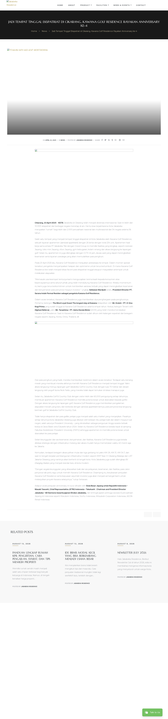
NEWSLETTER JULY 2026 (131, 552)
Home (60, 5)
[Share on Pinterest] (120, 139)
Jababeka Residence (84, 140)
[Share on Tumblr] (112, 139)
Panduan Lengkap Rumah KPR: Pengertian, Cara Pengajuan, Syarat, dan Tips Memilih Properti (31, 557)
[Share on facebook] (102, 139)
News (63, 140)
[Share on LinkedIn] (109, 139)
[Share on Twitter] (105, 139)
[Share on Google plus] (116, 139)
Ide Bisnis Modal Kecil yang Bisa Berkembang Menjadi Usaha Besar (80, 556)
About (71, 5)
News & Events (122, 5)
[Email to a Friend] (123, 139)
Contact (141, 5)
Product (85, 5)
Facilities (101, 5)
